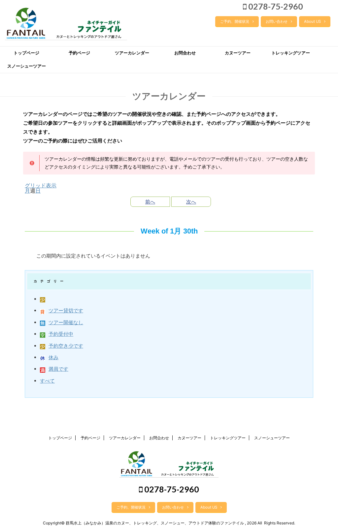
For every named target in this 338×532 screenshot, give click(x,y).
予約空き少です (66, 346)
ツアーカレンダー (132, 52)
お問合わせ (185, 52)
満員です (58, 369)
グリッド (40, 185)
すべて (47, 381)
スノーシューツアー (26, 66)
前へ (150, 202)
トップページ (26, 52)
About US (312, 21)
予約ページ (79, 52)
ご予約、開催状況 (234, 21)
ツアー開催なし (66, 322)
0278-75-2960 (275, 6)
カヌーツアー (238, 52)
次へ (191, 202)
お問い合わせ (276, 21)
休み (53, 357)
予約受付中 (61, 334)
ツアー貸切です (66, 310)
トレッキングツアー (290, 52)
